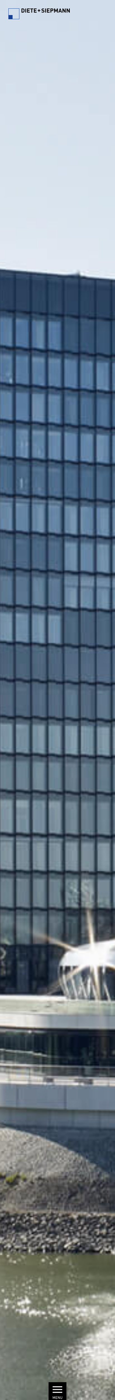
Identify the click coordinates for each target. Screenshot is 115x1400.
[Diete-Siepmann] (39, 15)
